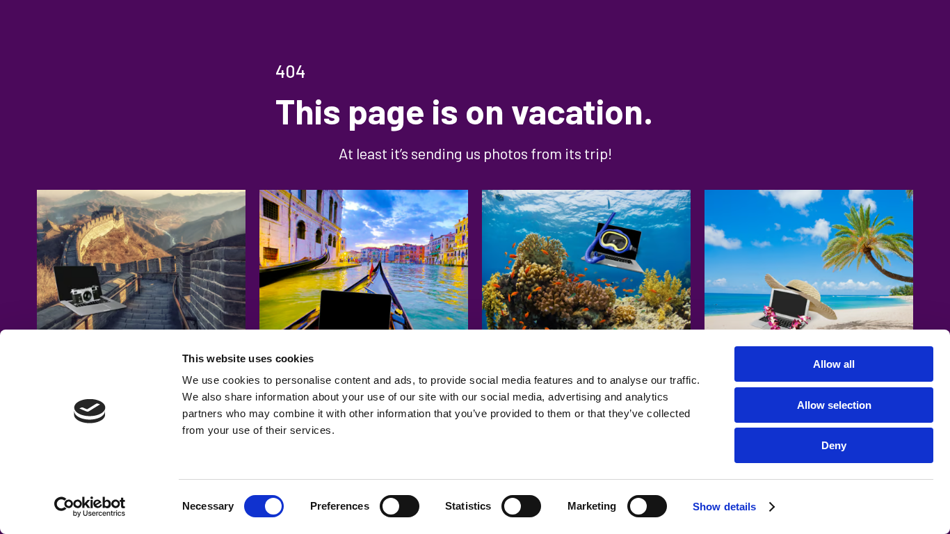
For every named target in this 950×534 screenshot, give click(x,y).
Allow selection (834, 405)
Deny (833, 445)
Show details (724, 506)
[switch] (399, 506)
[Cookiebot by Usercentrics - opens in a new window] (90, 506)
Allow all (834, 364)
